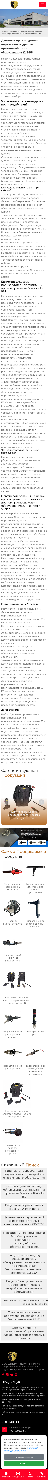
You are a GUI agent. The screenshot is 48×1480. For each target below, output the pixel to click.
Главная (5, 31)
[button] (41, 802)
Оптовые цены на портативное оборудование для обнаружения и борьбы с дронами (24, 1333)
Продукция (18, 1475)
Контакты (42, 1475)
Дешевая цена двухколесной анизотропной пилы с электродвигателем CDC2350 (24, 1221)
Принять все (24, 1464)
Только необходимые (24, 1457)
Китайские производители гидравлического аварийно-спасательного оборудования (24, 1174)
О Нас (30, 1475)
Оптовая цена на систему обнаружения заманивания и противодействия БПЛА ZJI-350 (24, 1191)
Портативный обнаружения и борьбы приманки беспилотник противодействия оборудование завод (24, 1239)
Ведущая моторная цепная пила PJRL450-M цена (24, 1207)
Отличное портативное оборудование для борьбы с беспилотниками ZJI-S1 (24, 1316)
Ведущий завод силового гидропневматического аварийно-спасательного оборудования (24, 1286)
